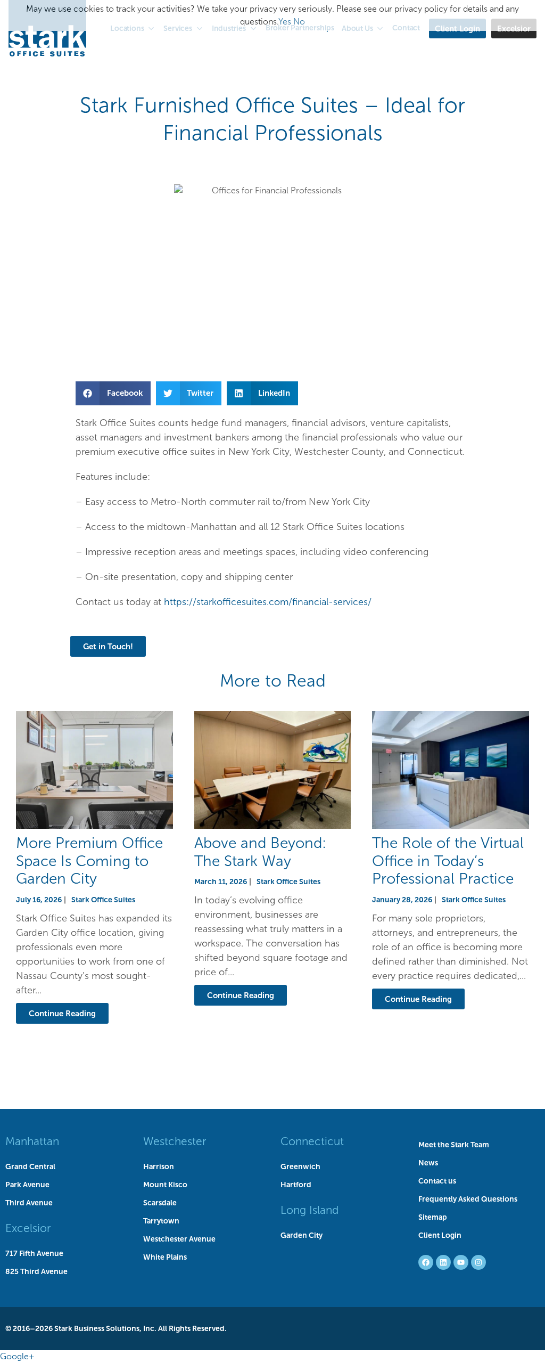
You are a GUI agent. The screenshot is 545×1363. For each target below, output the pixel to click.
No (299, 21)
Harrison (158, 1166)
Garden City (301, 1235)
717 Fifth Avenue (34, 1253)
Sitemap (432, 1217)
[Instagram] (478, 1262)
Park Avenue (27, 1184)
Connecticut (312, 1141)
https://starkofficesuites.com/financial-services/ (267, 602)
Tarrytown (161, 1221)
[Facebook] (425, 1262)
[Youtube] (460, 1262)
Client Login (439, 1235)
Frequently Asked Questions (467, 1199)
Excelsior (28, 1228)
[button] (113, 393)
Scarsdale (160, 1202)
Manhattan (32, 1141)
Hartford (295, 1184)
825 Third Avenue (36, 1271)
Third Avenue (29, 1202)
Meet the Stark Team (453, 1144)
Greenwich (300, 1166)
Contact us (437, 1181)
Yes (284, 21)
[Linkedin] (443, 1262)
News (428, 1162)
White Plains (165, 1257)
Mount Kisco (165, 1184)
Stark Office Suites (103, 899)
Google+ (17, 1356)
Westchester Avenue (179, 1239)
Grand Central (30, 1166)
